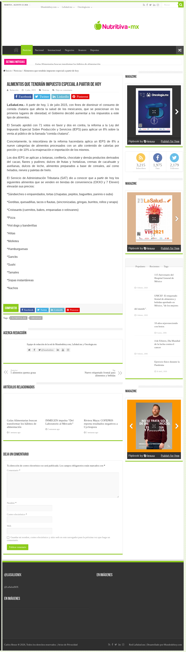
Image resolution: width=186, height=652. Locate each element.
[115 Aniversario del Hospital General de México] (143, 277)
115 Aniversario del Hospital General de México (164, 278)
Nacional (39, 50)
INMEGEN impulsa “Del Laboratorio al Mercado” (59, 422)
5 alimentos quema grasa (23, 371)
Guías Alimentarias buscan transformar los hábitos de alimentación (67, 64)
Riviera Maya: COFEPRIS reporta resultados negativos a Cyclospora (101, 423)
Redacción (14, 90)
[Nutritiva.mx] (117, 25)
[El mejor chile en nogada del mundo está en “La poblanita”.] (33, 628)
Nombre (12, 503)
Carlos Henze (10, 644)
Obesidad (36, 318)
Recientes (154, 266)
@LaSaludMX (12, 575)
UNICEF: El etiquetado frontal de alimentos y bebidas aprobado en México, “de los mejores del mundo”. (156, 302)
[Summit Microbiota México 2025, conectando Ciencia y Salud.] (13, 615)
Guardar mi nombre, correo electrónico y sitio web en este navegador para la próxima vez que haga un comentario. (58, 539)
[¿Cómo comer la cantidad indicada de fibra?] (33, 615)
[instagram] (157, 5)
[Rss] (144, 5)
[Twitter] (150, 5)
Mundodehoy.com (48, 7)
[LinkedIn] (154, 5)
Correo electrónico (17, 514)
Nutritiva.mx (18, 318)
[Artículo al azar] (180, 50)
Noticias (27, 50)
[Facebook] (147, 5)
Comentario (13, 470)
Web (9, 525)
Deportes (94, 50)
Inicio (16, 49)
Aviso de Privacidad (68, 644)
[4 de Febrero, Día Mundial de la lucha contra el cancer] (143, 343)
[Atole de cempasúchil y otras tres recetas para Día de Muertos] (13, 628)
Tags (166, 266)
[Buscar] (181, 4)
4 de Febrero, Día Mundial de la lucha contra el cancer (167, 344)
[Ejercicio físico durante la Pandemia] (143, 364)
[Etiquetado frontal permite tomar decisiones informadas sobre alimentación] (53, 615)
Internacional (54, 50)
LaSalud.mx (67, 7)
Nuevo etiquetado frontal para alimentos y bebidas (100, 373)
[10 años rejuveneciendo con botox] (143, 325)
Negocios (69, 50)
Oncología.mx (84, 7)
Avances (82, 50)
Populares (140, 266)
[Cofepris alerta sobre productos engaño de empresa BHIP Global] (73, 615)
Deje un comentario (64, 90)
